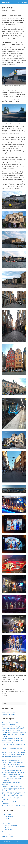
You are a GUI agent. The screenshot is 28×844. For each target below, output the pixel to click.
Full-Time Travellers (7, 816)
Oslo (5, 693)
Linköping (6, 695)
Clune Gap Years (6, 814)
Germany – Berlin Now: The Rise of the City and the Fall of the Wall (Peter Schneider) (13, 756)
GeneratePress (22, 842)
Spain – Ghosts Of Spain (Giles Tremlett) (13, 806)
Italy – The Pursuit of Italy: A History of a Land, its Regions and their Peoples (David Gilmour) (13, 778)
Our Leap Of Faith (7, 829)
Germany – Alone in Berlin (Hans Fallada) (13, 752)
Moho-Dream (6, 2)
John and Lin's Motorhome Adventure (12, 821)
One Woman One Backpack (10, 825)
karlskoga (15, 691)
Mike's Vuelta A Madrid (8, 714)
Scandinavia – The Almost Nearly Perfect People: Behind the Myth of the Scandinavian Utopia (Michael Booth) (13, 793)
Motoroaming (6, 823)
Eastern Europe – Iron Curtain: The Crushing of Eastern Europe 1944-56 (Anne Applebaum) (12, 740)
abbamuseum (8, 691)
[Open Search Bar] (18, 2)
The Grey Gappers (7, 834)
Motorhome (7, 689)
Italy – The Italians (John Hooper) (11, 774)
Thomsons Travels (7, 836)
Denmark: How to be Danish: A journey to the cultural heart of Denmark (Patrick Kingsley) (14, 734)
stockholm (21, 691)
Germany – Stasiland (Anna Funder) (12, 760)
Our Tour (4, 832)
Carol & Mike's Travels (8, 712)
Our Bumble (5, 827)
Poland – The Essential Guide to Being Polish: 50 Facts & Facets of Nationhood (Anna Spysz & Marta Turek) (13, 788)
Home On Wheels (7, 819)
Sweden (13, 689)
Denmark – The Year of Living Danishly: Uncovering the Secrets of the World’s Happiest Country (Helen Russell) (13, 728)
